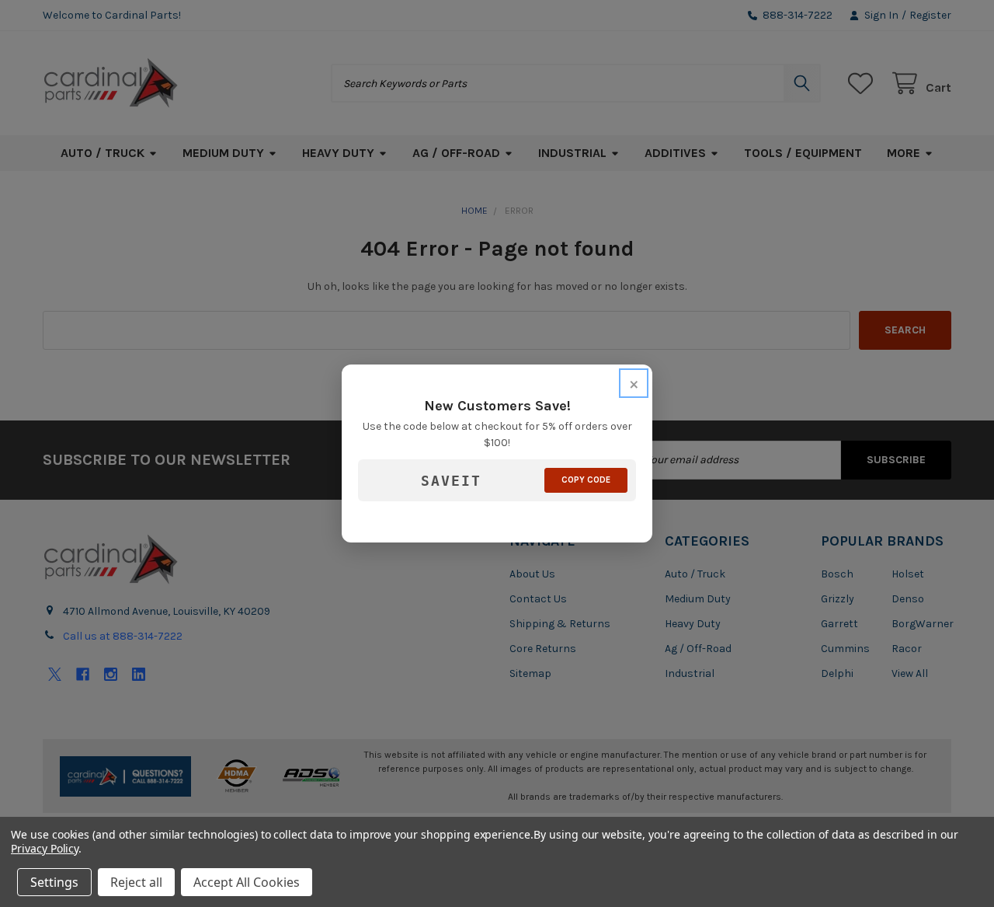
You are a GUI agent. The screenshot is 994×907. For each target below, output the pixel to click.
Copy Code (585, 480)
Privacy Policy (44, 848)
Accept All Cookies (246, 882)
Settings (54, 882)
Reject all (136, 882)
